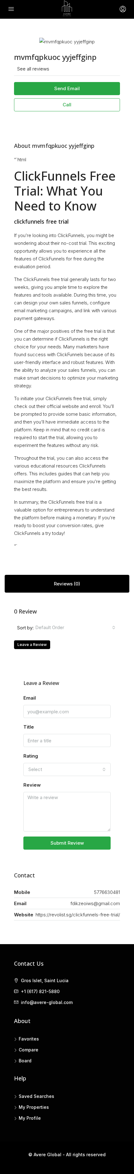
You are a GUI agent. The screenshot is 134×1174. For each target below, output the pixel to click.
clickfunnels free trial (41, 221)
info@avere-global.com (47, 1002)
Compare (28, 1049)
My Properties (34, 1107)
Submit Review (67, 843)
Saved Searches (36, 1096)
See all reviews (33, 69)
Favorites (29, 1038)
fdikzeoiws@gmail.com (95, 903)
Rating (30, 756)
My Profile (30, 1118)
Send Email (67, 88)
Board (25, 1060)
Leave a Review (32, 644)
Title (28, 727)
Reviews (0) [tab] (67, 584)
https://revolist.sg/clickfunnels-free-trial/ (78, 915)
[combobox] (75, 627)
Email (29, 698)
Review (32, 785)
